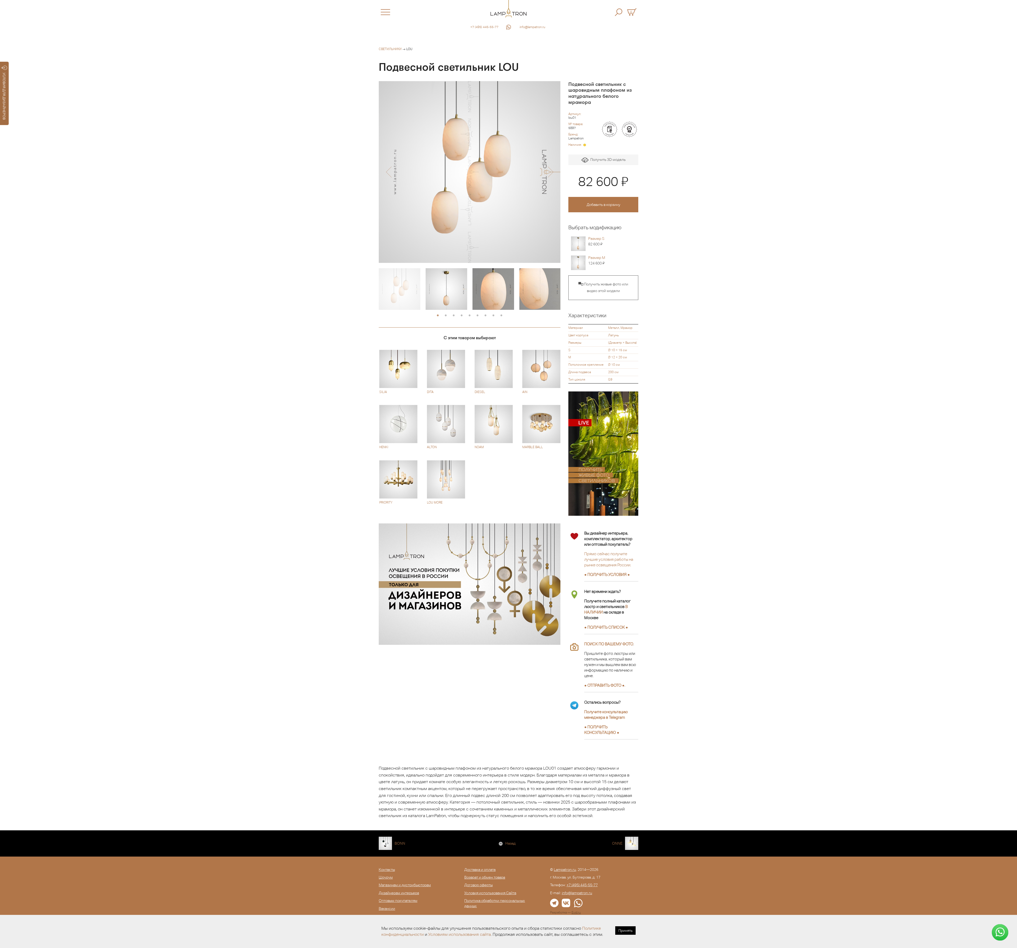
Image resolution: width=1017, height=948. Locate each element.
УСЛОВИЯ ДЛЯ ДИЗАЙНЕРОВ (4, 96)
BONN (400, 843)
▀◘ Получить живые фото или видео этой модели (603, 287)
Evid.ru (576, 912)
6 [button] (477, 315)
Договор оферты (478, 885)
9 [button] (501, 315)
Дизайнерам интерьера (399, 893)
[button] (388, 172)
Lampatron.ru (565, 869)
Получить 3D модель (607, 159)
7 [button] (485, 315)
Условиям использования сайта (459, 934)
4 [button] (461, 315)
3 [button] (453, 315)
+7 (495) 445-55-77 (484, 27)
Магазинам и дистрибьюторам (405, 885)
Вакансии (387, 908)
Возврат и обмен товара (484, 877)
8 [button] (493, 315)
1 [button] (437, 315)
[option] (469, 172)
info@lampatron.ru (532, 27)
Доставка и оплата (480, 869)
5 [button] (469, 315)
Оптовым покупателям (398, 900)
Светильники (390, 49)
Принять (625, 930)
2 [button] (445, 315)
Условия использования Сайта (490, 893)
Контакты (387, 869)
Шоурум (386, 877)
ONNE (617, 843)
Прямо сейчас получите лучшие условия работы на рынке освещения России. (608, 559)
